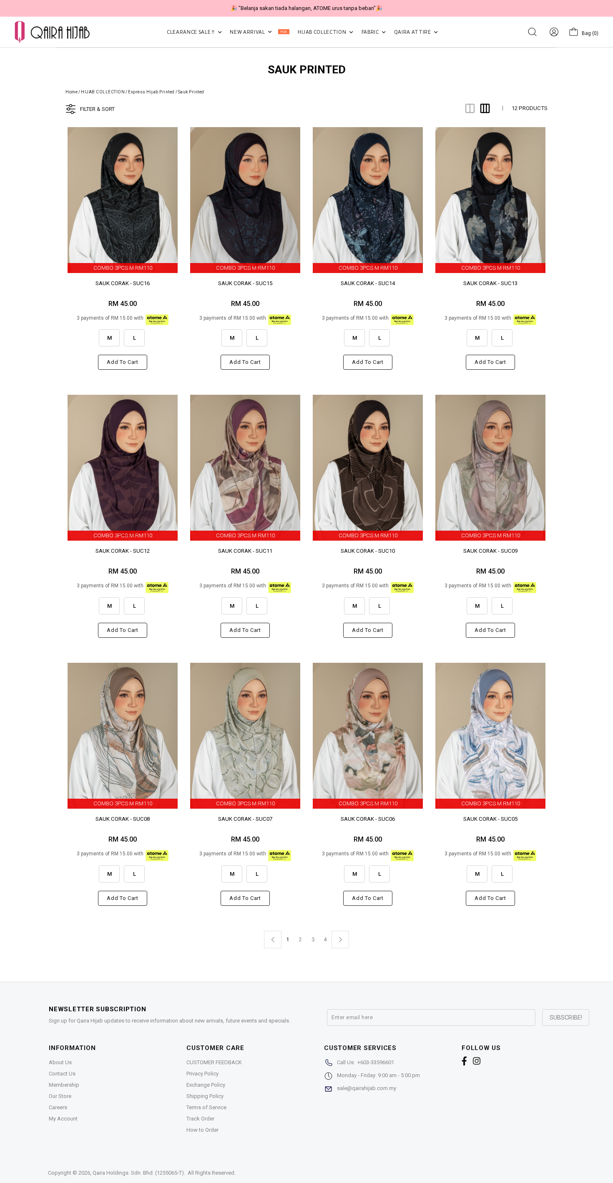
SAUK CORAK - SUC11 (245, 551)
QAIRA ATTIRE (413, 32)
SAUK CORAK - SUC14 (368, 283)
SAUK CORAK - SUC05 (490, 819)
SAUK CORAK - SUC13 (490, 283)
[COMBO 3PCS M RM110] (123, 199)
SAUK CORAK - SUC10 (368, 551)
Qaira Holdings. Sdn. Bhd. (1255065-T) (138, 1173)
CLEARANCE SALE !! (191, 32)
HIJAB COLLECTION (322, 32)
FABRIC (371, 32)
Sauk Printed (191, 92)
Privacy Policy (202, 1073)
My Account (63, 1118)
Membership (64, 1085)
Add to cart (122, 362)
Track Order (200, 1118)
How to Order (202, 1130)
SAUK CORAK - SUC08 (122, 819)
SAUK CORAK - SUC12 (122, 551)
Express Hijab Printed (151, 92)
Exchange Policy (205, 1085)
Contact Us (62, 1073)
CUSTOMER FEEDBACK (214, 1062)
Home (71, 92)
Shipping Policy (205, 1096)
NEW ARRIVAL (258, 32)
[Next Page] (340, 939)
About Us (60, 1062)
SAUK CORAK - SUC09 (490, 551)
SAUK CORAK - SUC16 (122, 283)
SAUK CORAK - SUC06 (368, 819)
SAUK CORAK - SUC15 (245, 283)
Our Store (60, 1096)
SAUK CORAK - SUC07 (245, 819)
